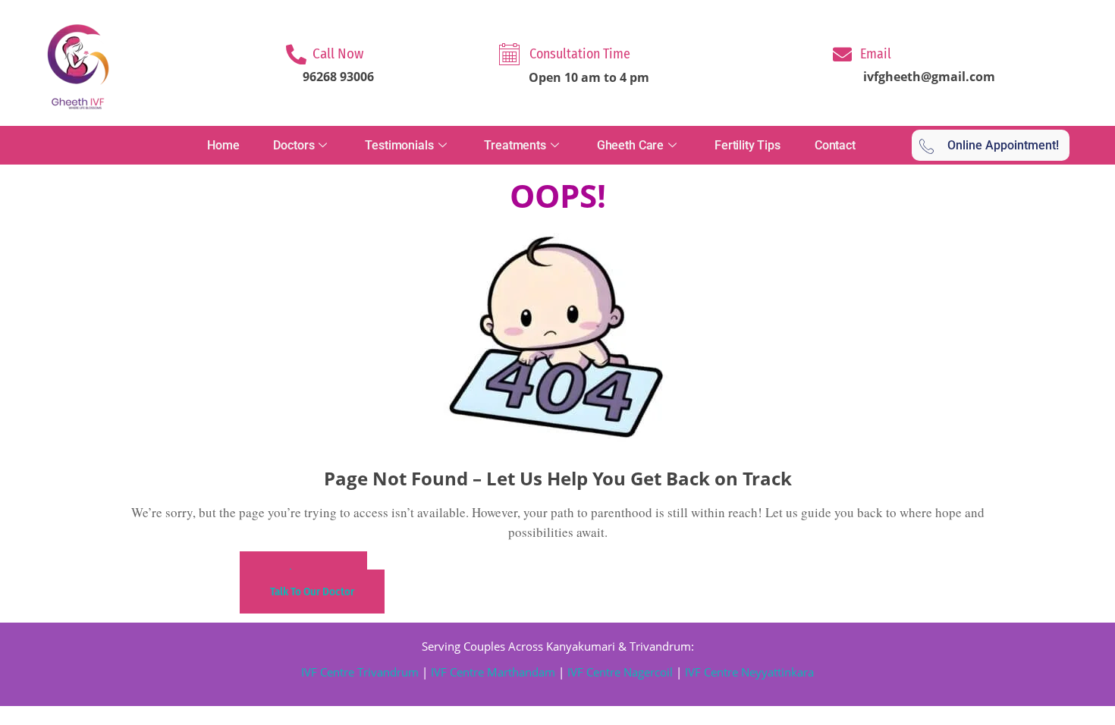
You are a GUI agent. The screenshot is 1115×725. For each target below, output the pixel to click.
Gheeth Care (630, 145)
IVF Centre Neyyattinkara (748, 671)
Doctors (293, 145)
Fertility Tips (747, 145)
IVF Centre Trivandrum (360, 671)
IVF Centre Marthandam (493, 671)
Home (223, 145)
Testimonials (399, 145)
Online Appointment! (1003, 145)
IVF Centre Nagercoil (620, 671)
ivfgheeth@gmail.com (929, 76)
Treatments (515, 145)
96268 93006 (338, 76)
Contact (835, 145)
